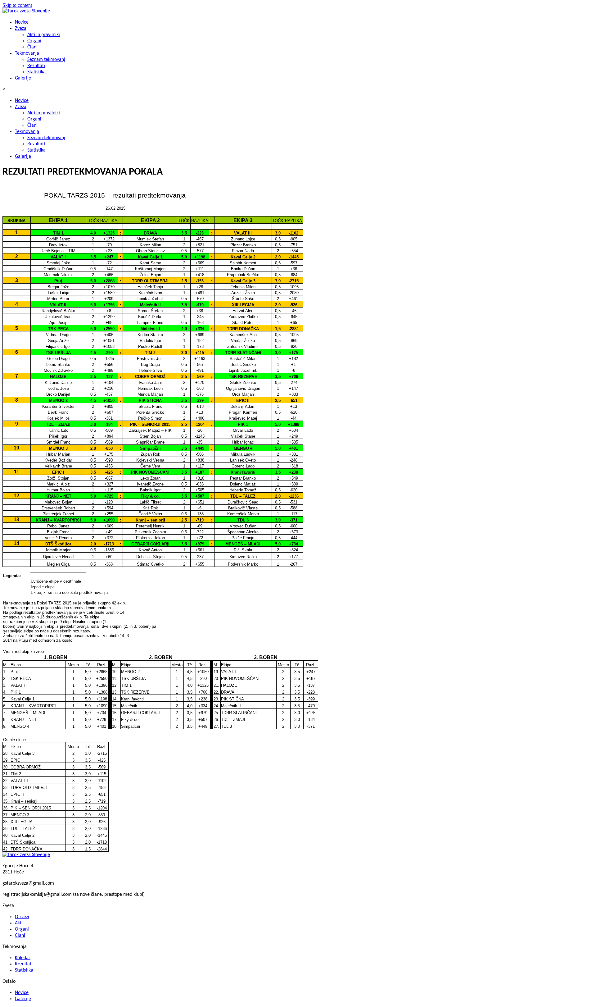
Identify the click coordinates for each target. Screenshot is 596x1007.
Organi (34, 41)
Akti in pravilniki (43, 34)
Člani (32, 47)
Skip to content (17, 5)
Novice (22, 22)
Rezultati (36, 65)
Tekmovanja (27, 53)
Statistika (36, 72)
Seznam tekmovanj (46, 59)
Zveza (20, 28)
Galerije (23, 78)
